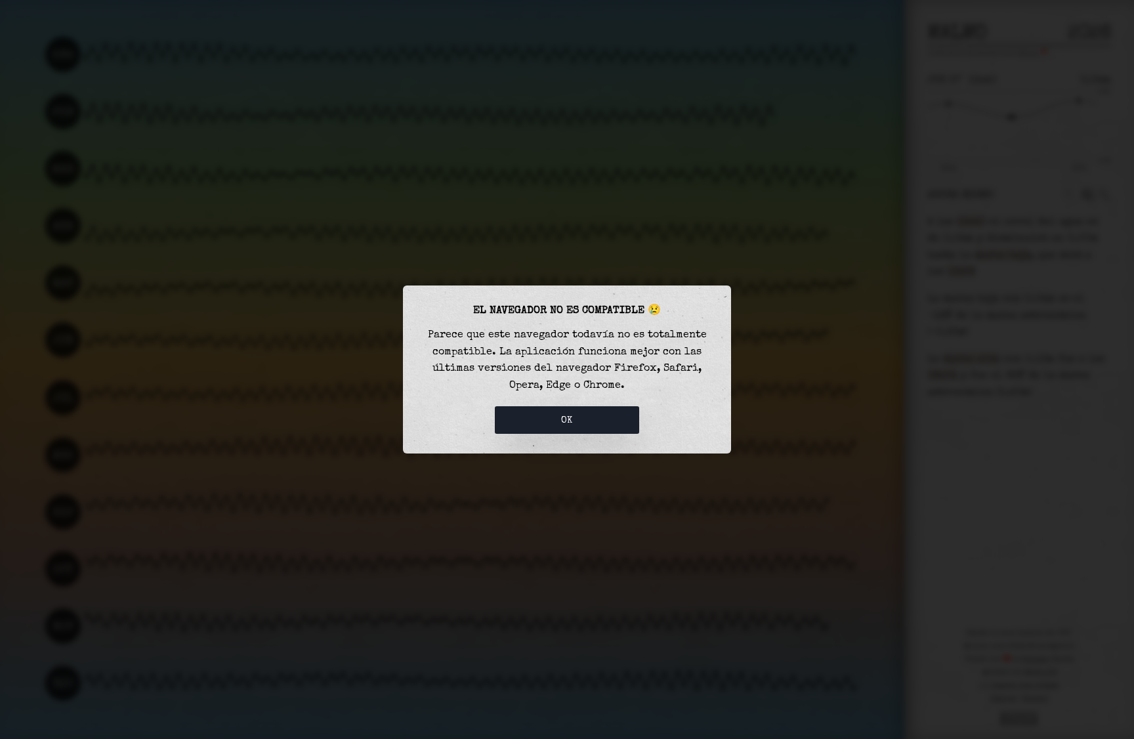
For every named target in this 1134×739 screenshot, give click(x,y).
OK (567, 420)
